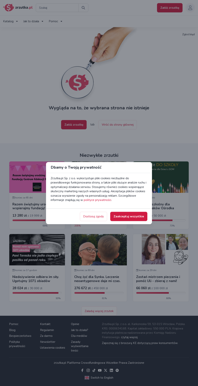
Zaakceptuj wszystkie (129, 216)
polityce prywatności (97, 200)
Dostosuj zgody (93, 216)
